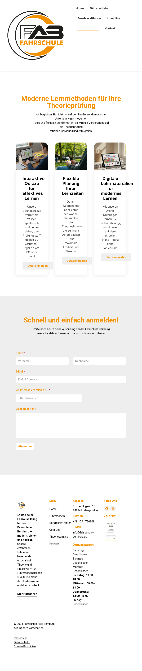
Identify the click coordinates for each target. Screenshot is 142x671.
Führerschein (99, 8)
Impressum (20, 638)
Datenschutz (22, 642)
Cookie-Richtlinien (25, 646)
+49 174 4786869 (84, 521)
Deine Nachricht (27, 408)
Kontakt (110, 28)
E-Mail (20, 371)
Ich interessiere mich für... (33, 390)
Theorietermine (88, 28)
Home (80, 8)
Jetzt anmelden (38, 265)
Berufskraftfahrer (89, 18)
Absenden (25, 446)
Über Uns (113, 18)
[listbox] (49, 398)
